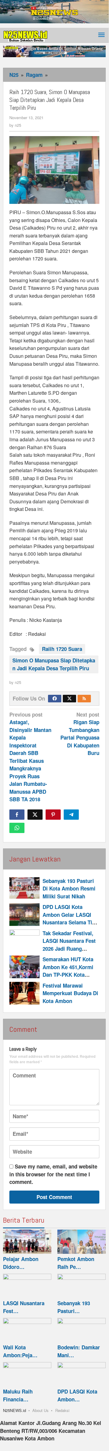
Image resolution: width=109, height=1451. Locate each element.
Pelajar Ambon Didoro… (20, 1262)
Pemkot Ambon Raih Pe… (75, 1262)
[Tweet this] (35, 814)
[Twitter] (69, 698)
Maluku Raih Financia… (18, 1395)
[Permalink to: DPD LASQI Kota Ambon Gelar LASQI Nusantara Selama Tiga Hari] (24, 914)
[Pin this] (53, 814)
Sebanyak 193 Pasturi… (73, 1307)
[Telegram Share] (71, 814)
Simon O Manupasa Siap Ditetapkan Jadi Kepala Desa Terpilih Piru (53, 664)
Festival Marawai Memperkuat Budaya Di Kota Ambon (70, 993)
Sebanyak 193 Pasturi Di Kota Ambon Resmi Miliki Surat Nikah (69, 888)
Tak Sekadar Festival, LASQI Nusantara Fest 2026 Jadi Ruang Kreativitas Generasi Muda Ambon (69, 949)
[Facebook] (54, 698)
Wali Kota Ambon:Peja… (20, 1351)
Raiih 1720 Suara (62, 648)
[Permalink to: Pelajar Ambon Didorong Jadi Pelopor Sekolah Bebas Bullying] (27, 1242)
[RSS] (84, 698)
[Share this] (16, 814)
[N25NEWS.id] (25, 34)
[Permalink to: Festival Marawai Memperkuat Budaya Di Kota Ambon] (24, 993)
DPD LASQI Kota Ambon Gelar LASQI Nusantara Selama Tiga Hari (70, 918)
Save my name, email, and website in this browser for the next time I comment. (53, 1174)
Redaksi (62, 1410)
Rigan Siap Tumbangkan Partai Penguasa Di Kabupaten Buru (79, 734)
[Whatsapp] (16, 828)
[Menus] (101, 35)
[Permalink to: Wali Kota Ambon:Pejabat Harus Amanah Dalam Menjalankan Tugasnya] (27, 1330)
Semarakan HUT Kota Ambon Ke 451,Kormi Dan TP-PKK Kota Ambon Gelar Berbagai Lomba (70, 975)
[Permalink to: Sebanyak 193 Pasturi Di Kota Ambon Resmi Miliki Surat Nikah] (24, 888)
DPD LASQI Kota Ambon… (77, 1395)
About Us (40, 1410)
